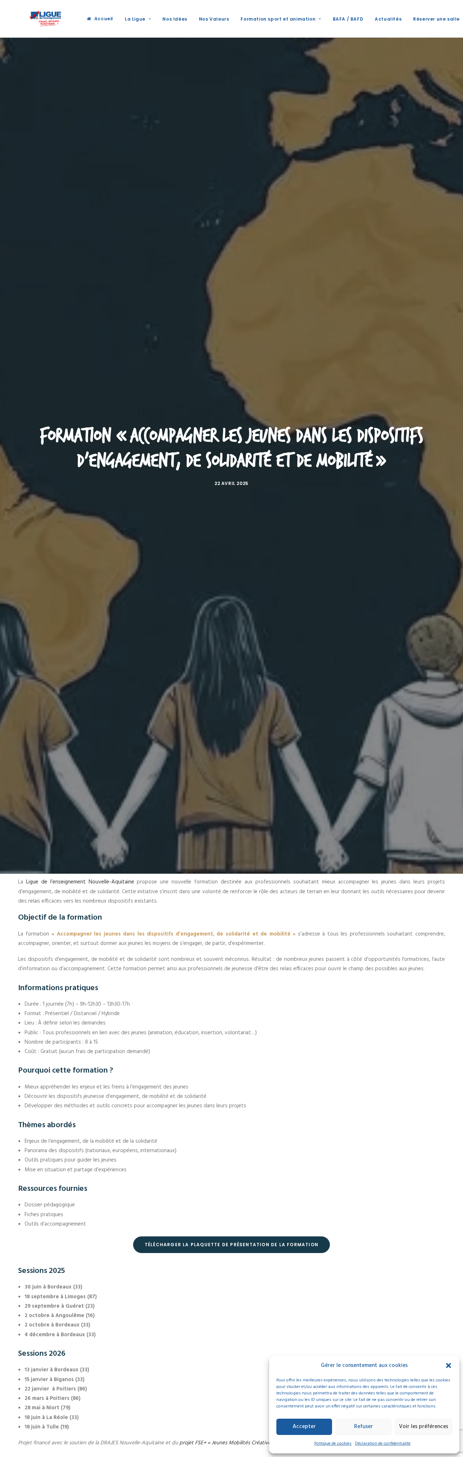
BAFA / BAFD (348, 19)
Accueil (103, 19)
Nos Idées (174, 19)
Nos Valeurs (214, 19)
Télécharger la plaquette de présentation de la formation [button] (231, 1244)
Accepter (304, 1426)
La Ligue (135, 19)
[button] (448, 1365)
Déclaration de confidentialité (383, 1443)
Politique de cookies (333, 1443)
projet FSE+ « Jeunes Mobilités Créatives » (228, 1443)
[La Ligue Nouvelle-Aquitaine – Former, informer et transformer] (44, 19)
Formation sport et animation (278, 19)
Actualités (388, 19)
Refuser (363, 1426)
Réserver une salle (436, 19)
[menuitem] (100, 19)
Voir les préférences (423, 1426)
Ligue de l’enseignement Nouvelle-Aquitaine (78, 882)
